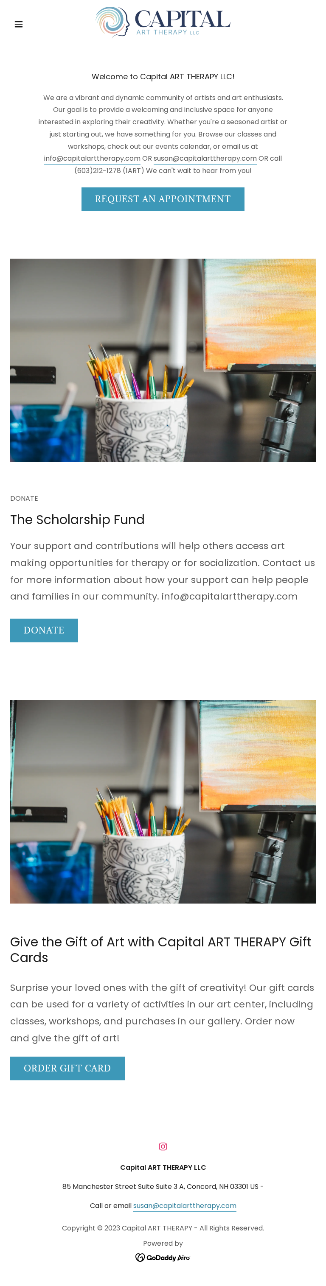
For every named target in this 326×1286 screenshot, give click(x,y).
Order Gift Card (67, 1068)
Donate (44, 630)
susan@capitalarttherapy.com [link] (184, 1206)
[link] (163, 23)
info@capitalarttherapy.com (92, 158)
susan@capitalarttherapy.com (205, 158)
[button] (33, 24)
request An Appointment (163, 199)
